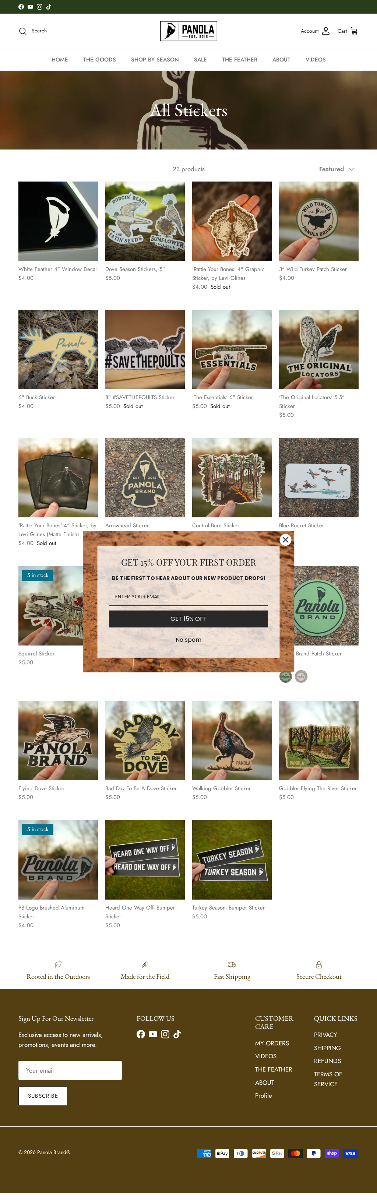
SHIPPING (327, 1048)
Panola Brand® (53, 1152)
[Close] (286, 539)
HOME (60, 60)
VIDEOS (316, 60)
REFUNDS (327, 1060)
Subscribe (43, 1096)
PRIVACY (325, 1034)
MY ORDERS (272, 1043)
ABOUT (281, 60)
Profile (263, 1095)
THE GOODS (99, 60)
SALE (200, 60)
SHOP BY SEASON (155, 60)
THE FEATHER (239, 60)
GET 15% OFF (188, 619)
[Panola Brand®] (188, 31)
